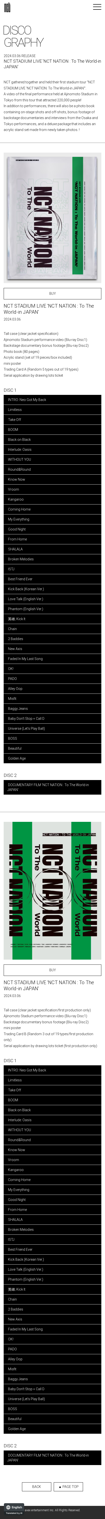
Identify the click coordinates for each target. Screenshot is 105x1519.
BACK (36, 1487)
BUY (52, 293)
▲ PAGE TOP (68, 1487)
